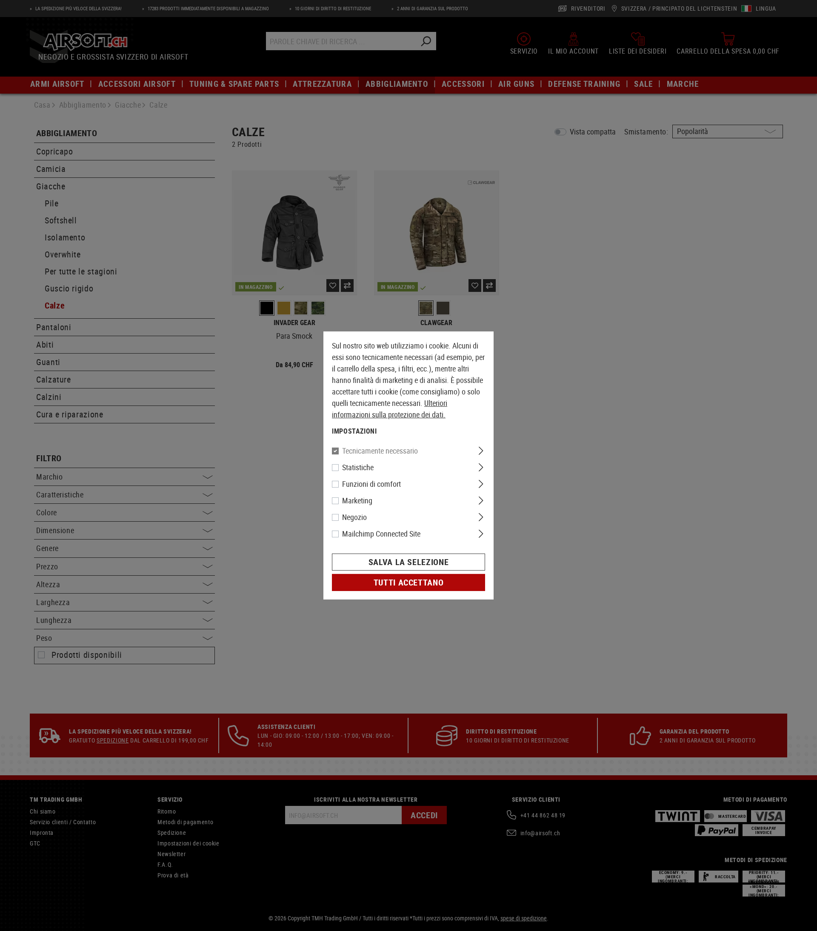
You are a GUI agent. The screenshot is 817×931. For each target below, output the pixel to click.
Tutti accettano (409, 582)
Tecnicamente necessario (380, 451)
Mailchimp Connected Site (381, 533)
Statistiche (358, 467)
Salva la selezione (409, 562)
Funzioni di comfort (371, 484)
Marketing (357, 500)
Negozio (354, 517)
